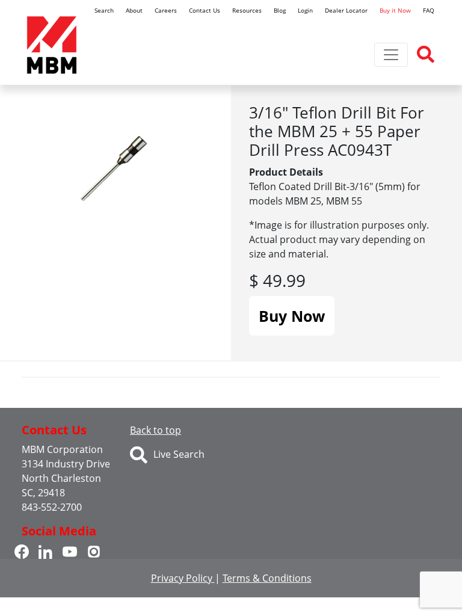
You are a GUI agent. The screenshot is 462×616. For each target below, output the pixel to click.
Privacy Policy (183, 578)
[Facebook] (21, 550)
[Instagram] (94, 550)
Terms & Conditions (267, 578)
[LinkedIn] (45, 550)
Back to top (155, 430)
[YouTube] (70, 550)
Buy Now (292, 316)
